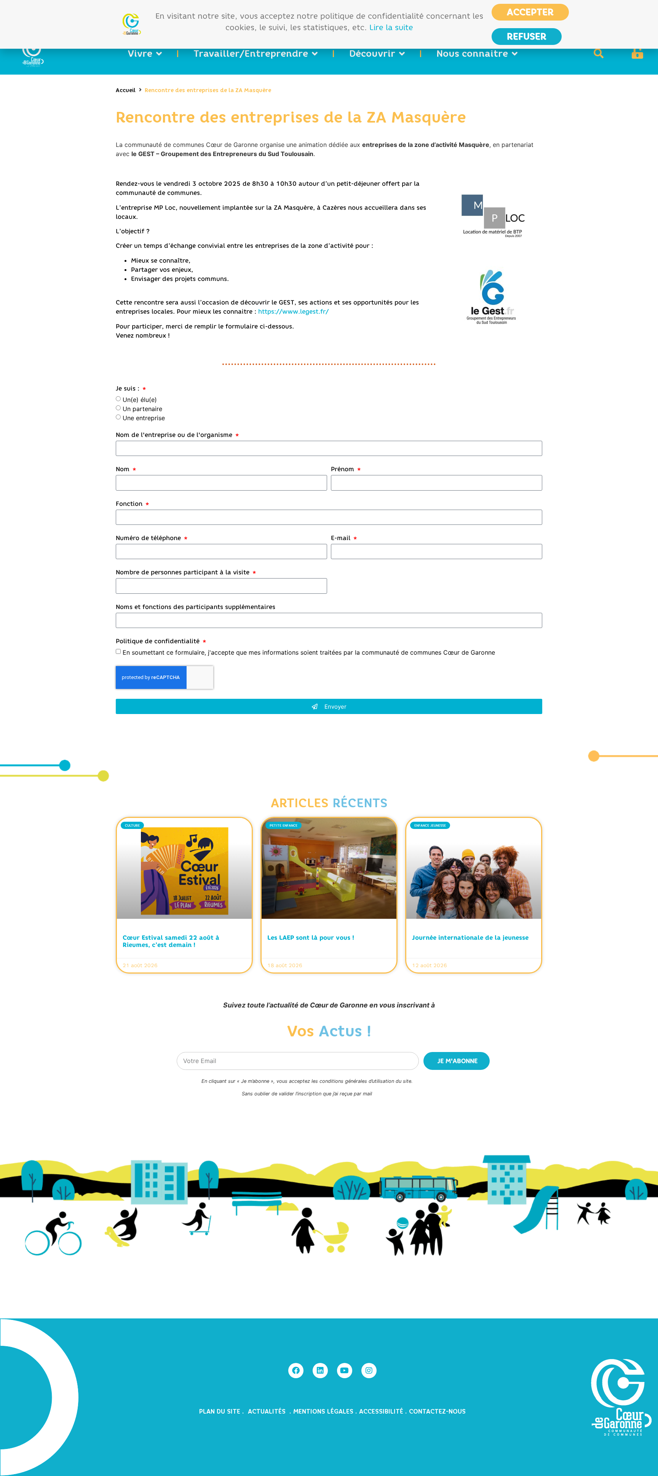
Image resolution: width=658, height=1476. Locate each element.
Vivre (140, 53)
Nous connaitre (472, 53)
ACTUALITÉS (267, 1411)
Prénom (343, 469)
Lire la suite (391, 27)
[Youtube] (344, 1370)
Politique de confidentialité (158, 641)
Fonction (130, 504)
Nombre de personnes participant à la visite (183, 572)
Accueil (126, 90)
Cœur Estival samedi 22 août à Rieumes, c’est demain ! (171, 941)
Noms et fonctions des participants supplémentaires (195, 607)
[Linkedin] (320, 1370)
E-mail (341, 538)
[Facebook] (295, 1370)
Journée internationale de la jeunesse (470, 937)
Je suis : (128, 388)
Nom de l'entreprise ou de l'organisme (175, 435)
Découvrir (372, 53)
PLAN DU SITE (220, 1411)
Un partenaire (142, 409)
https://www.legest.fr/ (293, 311)
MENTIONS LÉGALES (323, 1411)
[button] (598, 53)
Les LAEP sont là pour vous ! (310, 937)
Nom (123, 469)
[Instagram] (369, 1370)
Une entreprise (144, 418)
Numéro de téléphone (149, 538)
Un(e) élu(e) (140, 399)
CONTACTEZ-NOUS (437, 1411)
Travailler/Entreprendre (250, 53)
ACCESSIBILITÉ (381, 1411)
